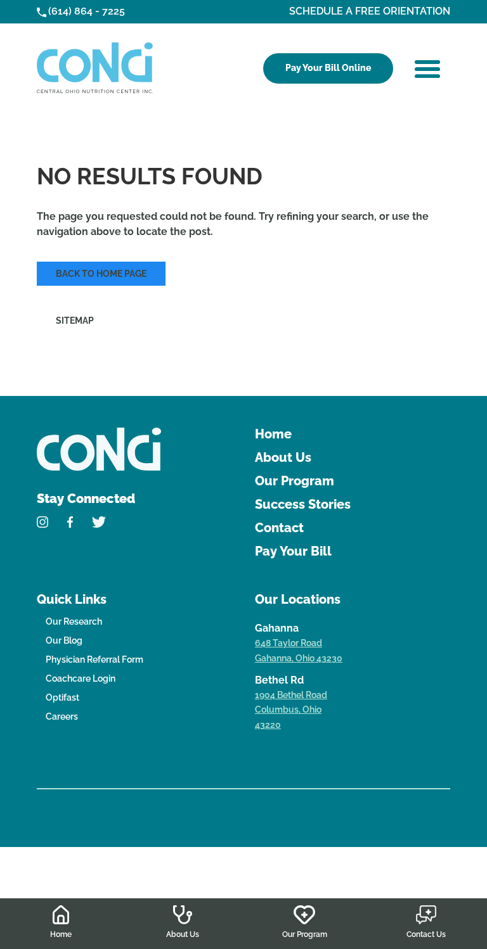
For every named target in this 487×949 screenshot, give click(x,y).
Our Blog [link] (64, 640)
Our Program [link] (294, 480)
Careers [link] (62, 716)
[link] (95, 67)
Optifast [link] (62, 697)
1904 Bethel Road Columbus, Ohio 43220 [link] (291, 710)
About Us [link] (283, 457)
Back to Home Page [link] (101, 274)
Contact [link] (279, 527)
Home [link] (273, 434)
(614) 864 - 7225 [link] (86, 11)
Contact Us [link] (426, 934)
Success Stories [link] (303, 504)
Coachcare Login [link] (80, 678)
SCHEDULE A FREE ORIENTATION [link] (369, 11)
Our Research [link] (74, 621)
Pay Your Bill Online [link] (328, 68)
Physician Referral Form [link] (94, 659)
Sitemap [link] (75, 320)
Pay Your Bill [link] (293, 551)
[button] (427, 69)
